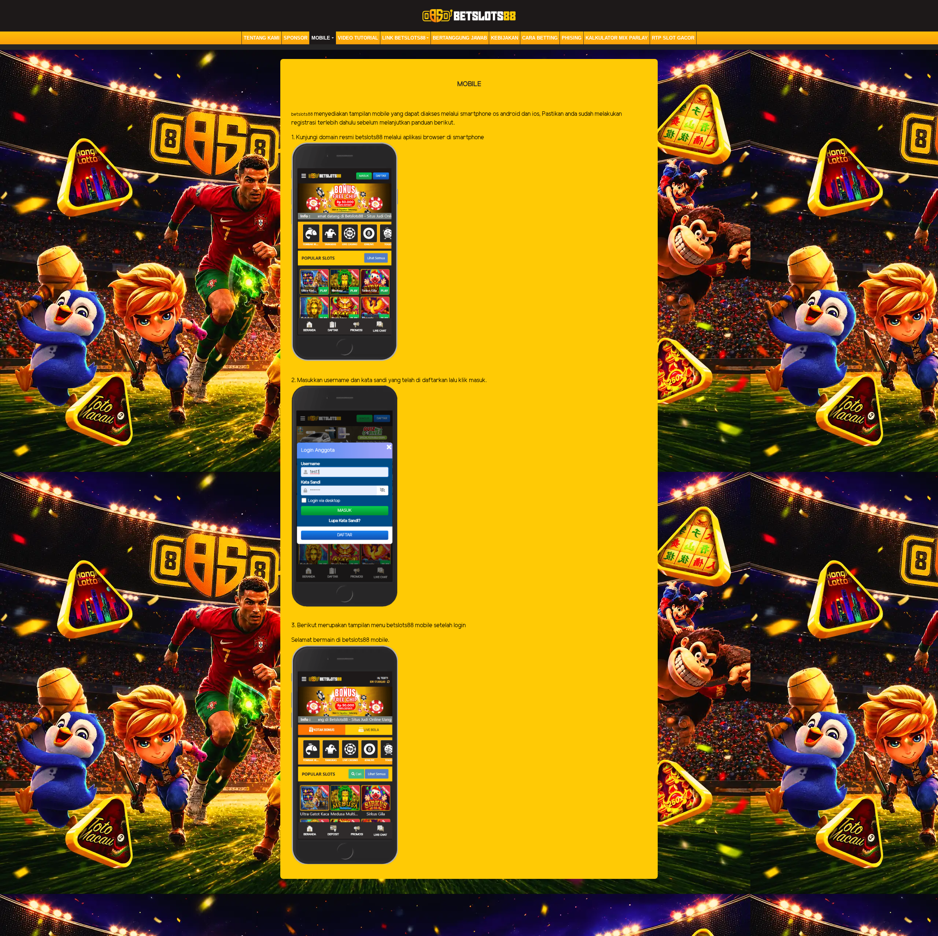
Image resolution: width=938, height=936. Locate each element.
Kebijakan (504, 38)
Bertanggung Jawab (460, 38)
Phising (571, 38)
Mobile (320, 38)
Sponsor (295, 38)
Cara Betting (540, 38)
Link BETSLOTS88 (403, 38)
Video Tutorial (358, 38)
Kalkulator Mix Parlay (617, 38)
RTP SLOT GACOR (673, 38)
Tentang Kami (262, 38)
